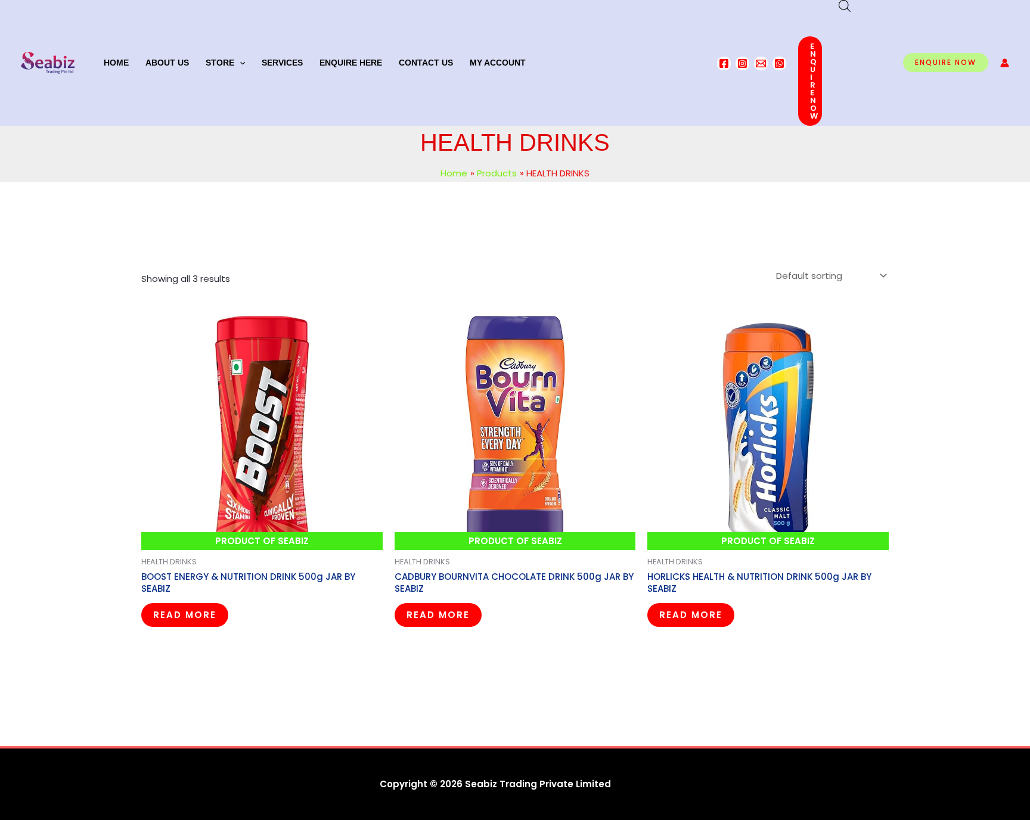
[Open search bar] (845, 5)
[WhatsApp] (779, 63)
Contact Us (426, 62)
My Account (498, 62)
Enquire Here (350, 62)
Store (220, 62)
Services (282, 62)
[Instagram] (742, 63)
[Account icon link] (1004, 62)
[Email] (761, 63)
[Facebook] (724, 63)
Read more (184, 614)
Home (116, 62)
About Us (167, 62)
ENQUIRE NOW (814, 81)
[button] (239, 63)
